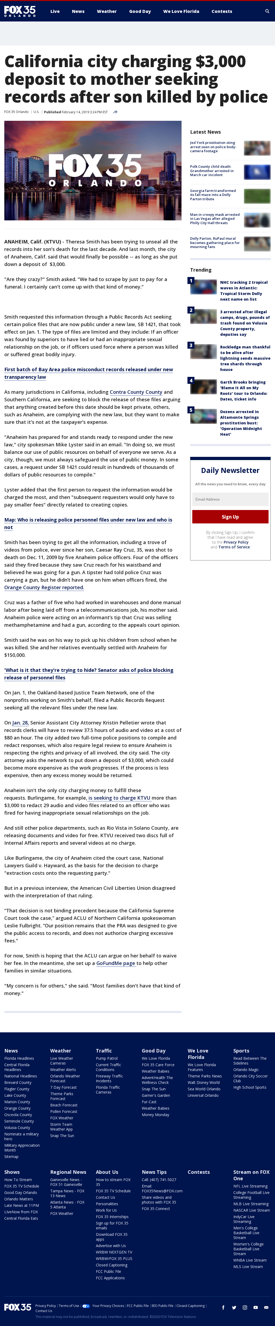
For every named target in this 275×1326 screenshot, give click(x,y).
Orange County (17, 1108)
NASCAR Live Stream (251, 1210)
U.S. (36, 112)
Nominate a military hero (21, 1136)
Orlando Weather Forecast (65, 1078)
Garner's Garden (156, 1095)
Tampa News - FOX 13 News (67, 1193)
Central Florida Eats (21, 1218)
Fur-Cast (149, 1101)
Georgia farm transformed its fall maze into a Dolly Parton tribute (213, 194)
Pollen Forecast (63, 1111)
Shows (12, 1172)
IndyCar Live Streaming (244, 1219)
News (11, 1050)
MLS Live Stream (248, 1266)
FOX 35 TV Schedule (21, 1186)
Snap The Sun (62, 1135)
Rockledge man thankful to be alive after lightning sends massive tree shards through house (245, 358)
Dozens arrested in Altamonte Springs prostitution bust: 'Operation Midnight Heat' (241, 423)
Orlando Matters (18, 1198)
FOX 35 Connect (156, 1208)
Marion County (17, 1101)
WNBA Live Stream (250, 1260)
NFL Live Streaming (250, 1186)
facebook (223, 1307)
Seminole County (19, 1121)
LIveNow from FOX (21, 1211)
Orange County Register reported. (44, 587)
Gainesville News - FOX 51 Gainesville (66, 1182)
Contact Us (105, 1197)
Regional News (68, 1172)
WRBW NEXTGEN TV (114, 1252)
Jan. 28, (20, 722)
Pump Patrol (107, 1058)
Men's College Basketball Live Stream (246, 1232)
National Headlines (20, 1076)
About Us (107, 1172)
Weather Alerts (63, 1069)
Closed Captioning (111, 1264)
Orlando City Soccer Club (250, 1078)
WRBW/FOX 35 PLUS (114, 1258)
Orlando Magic (246, 1069)
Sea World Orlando (204, 1088)
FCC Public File (108, 1271)
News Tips (154, 1172)
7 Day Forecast (63, 1087)
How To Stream (18, 1179)
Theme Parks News (205, 1076)
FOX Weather (61, 1117)
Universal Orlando (203, 1095)
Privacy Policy (236, 542)
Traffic (104, 1050)
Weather (60, 1050)
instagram (245, 1307)
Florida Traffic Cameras (108, 1090)
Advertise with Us (111, 1245)
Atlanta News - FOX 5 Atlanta (67, 1205)
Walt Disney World (204, 1082)
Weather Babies (155, 1071)
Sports (241, 1050)
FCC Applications (110, 1277)
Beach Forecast (64, 1105)
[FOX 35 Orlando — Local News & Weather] (22, 11)
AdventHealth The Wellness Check (157, 1080)
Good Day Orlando (20, 1192)
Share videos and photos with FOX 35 (159, 1200)
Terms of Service (234, 546)
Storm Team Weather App (61, 1127)
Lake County (15, 1095)
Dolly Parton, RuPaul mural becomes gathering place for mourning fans (215, 242)
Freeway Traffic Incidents (109, 1078)
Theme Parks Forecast (61, 1096)
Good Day (153, 1050)
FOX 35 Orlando (16, 112)
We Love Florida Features (202, 1067)
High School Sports (249, 1087)
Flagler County (16, 1088)
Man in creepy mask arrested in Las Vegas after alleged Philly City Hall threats (215, 218)
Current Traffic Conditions (108, 1067)
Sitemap (11, 1156)
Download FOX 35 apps (112, 1237)
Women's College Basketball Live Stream (248, 1248)
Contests (199, 1172)
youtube (255, 1307)
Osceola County (18, 1114)
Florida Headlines (19, 1058)
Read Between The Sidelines (250, 1061)
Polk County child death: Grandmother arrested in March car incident (212, 170)
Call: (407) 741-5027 (159, 1179)
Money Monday (155, 1114)
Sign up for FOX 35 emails (112, 1225)
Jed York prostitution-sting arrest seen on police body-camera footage (213, 146)
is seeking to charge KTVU (119, 798)
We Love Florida (156, 1058)
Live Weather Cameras (61, 1061)
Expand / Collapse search (267, 11)
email (266, 1307)
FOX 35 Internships (112, 1216)
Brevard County (17, 1082)
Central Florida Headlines (17, 1067)
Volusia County (17, 1127)
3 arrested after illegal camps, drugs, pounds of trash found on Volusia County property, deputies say (245, 323)
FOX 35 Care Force (158, 1064)
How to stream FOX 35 (113, 1182)
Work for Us (106, 1210)
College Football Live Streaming (251, 1195)
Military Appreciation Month (22, 1148)
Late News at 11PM (21, 1205)
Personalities (107, 1203)
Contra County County (136, 392)
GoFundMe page (116, 963)
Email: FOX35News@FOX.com (162, 1188)
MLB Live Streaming (251, 1203)
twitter (234, 1307)
